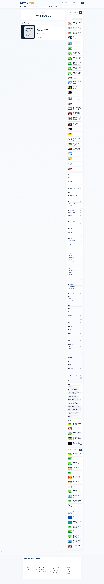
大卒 (74, 399)
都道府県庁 (75, 305)
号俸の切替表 (75, 210)
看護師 (75, 348)
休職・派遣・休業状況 (72, 392)
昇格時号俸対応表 (75, 212)
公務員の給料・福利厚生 (75, 198)
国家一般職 (75, 238)
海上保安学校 (71, 259)
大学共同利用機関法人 (75, 286)
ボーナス (75, 201)
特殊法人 (75, 346)
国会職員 (75, 232)
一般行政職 (77, 389)
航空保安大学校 (71, 270)
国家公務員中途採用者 (75, 240)
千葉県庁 (75, 393)
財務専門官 (71, 274)
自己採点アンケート (75, 223)
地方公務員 (75, 296)
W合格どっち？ (43, 6)
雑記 (75, 380)
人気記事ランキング (57, 6)
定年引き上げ (75, 192)
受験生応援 (55, 572)
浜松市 (75, 340)
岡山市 (75, 311)
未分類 (75, 326)
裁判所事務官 (75, 368)
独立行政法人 (75, 344)
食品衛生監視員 (71, 276)
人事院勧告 (75, 205)
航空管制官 (71, 272)
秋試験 (73, 409)
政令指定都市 (75, 300)
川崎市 (75, 315)
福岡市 (75, 364)
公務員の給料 (37, 6)
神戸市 (75, 361)
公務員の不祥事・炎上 (75, 195)
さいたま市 (75, 177)
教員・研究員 (75, 288)
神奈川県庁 (75, 357)
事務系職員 (75, 284)
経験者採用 (79, 409)
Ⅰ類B (70, 386)
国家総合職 (77, 396)
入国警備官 (71, 244)
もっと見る (63, 6)
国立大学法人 (75, 281)
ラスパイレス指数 (75, 203)
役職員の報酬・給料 (72, 403)
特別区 (79, 406)
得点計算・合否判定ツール (75, 221)
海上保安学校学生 (72, 261)
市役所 (75, 298)
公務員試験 (32, 6)
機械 (70, 406)
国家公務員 (69, 569)
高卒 (70, 416)
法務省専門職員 (71, 255)
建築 (74, 402)
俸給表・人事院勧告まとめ (24, 6)
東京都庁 (75, 333)
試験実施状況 (71, 412)
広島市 (75, 319)
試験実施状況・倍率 (75, 375)
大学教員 (79, 399)
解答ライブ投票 (42, 567)
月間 (79, 18)
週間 (74, 18)
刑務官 (70, 246)
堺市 (75, 308)
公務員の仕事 (50, 6)
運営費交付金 (75, 293)
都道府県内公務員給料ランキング (73, 413)
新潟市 (75, 322)
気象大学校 (71, 253)
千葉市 (75, 215)
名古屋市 (75, 228)
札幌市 (75, 329)
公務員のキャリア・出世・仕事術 (75, 189)
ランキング (75, 181)
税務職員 (70, 268)
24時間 (70, 18)
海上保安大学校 (71, 257)
